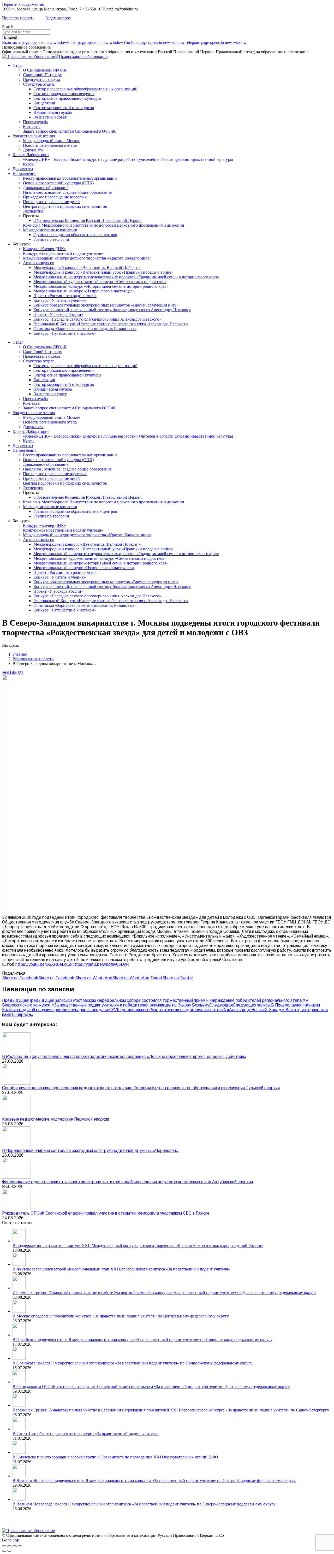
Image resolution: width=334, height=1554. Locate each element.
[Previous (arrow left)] (4, 1551)
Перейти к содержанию (23, 4)
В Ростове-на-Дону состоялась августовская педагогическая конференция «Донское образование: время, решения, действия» (124, 1056)
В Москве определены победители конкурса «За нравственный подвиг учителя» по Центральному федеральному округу (121, 1316)
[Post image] (16, 1052)
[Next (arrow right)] (9, 1551)
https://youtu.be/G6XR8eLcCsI (44, 964)
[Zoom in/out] (20, 1546)
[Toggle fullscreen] (15, 1546)
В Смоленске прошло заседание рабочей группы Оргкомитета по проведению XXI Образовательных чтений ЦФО (115, 1457)
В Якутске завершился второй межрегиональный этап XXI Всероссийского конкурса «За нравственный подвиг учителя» (121, 1269)
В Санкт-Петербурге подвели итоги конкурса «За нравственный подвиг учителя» (86, 1433)
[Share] (9, 1546)
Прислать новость (18, 18)
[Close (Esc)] (4, 1546)
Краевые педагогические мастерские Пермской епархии (55, 1119)
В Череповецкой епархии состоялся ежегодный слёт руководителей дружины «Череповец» (90, 1150)
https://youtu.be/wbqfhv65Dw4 (101, 964)
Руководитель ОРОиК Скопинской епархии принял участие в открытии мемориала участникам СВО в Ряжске (106, 1213)
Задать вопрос (58, 18)
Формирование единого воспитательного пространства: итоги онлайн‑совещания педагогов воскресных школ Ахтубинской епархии (127, 1182)
